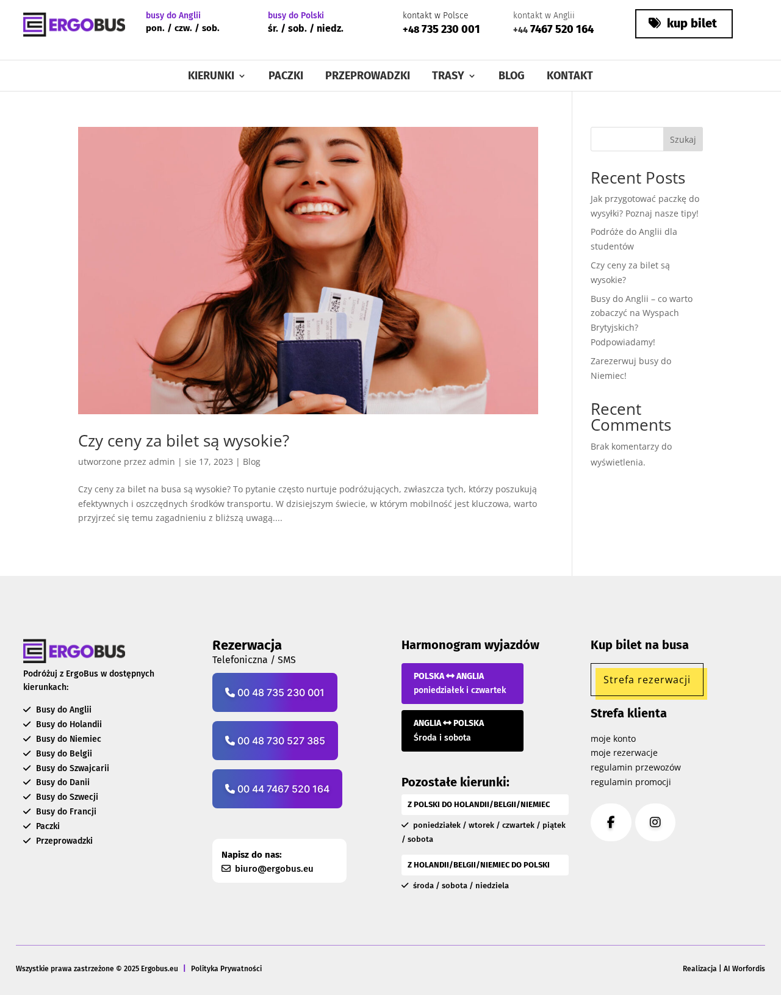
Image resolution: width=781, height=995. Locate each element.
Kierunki (211, 76)
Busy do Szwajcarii (71, 768)
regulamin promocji (631, 782)
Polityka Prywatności (226, 968)
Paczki (285, 76)
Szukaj (683, 139)
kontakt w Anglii (544, 15)
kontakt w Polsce (436, 15)
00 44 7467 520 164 (282, 789)
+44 (520, 30)
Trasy (448, 76)
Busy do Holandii (68, 724)
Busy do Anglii (63, 710)
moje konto (613, 738)
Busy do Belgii (63, 754)
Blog (511, 76)
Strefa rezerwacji (647, 679)
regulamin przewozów (636, 767)
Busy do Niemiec (67, 739)
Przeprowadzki (367, 76)
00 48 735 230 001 (280, 692)
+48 (411, 29)
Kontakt (570, 76)
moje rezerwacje (624, 752)
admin (162, 461)
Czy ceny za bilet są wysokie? (183, 440)
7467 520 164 (561, 29)
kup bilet (690, 23)
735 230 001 (449, 29)
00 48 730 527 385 (280, 741)
